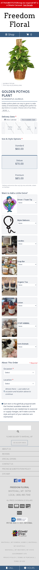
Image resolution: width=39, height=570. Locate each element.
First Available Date (28, 120)
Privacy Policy (9, 557)
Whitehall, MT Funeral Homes (14, 542)
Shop (11, 34)
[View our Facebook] (15, 481)
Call (10, 567)
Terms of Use (19, 561)
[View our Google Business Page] (19, 481)
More (5, 110)
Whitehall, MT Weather (15, 550)
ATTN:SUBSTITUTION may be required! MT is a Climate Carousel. (19, 4)
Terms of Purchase (26, 557)
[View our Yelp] (23, 481)
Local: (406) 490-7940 (19, 494)
